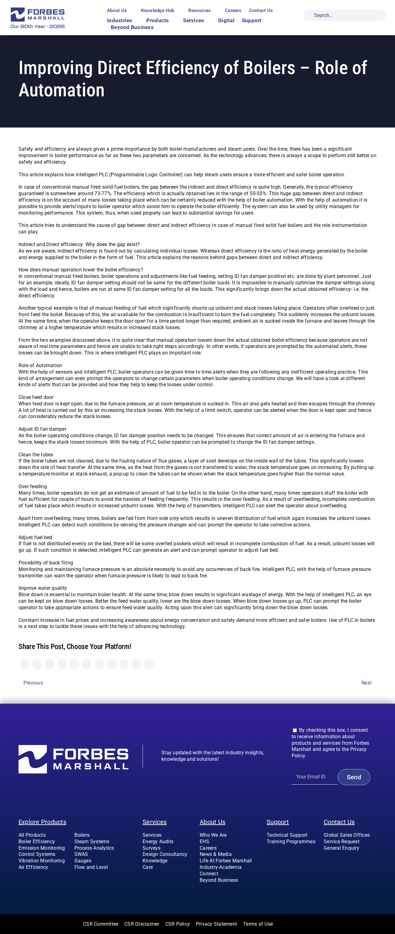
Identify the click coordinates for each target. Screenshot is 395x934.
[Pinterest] (112, 664)
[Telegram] (87, 664)
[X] (37, 664)
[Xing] (136, 664)
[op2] (50, 9)
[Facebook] (25, 664)
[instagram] (335, 860)
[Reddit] (49, 664)
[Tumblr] (99, 664)
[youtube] (345, 860)
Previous (33, 683)
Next (366, 683)
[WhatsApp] (74, 664)
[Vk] (124, 664)
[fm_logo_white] (73, 747)
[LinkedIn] (62, 664)
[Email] (149, 664)
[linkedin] (355, 860)
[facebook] (325, 860)
